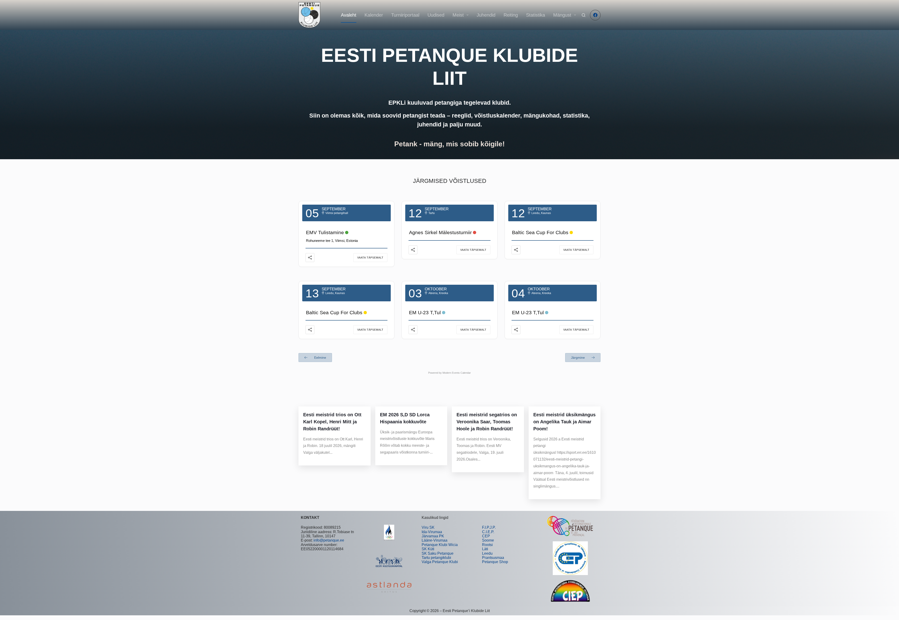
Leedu (487, 553)
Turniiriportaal (405, 15)
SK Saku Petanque (437, 553)
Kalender (374, 15)
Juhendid (486, 15)
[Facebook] (595, 15)
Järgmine (578, 357)
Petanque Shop (495, 562)
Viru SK (428, 527)
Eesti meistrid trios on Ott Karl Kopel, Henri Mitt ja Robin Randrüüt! (332, 421)
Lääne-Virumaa (434, 540)
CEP (486, 536)
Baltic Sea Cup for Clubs (540, 232)
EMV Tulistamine (325, 232)
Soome (488, 540)
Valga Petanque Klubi (440, 562)
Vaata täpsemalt (370, 257)
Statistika (535, 15)
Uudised (435, 15)
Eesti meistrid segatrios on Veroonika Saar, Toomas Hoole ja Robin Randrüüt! (487, 421)
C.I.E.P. (488, 532)
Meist (458, 15)
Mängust (562, 15)
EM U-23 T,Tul (425, 312)
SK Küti (428, 549)
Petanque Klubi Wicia (440, 545)
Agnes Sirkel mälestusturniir (440, 232)
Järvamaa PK (433, 536)
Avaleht (348, 15)
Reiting (511, 15)
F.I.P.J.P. (489, 527)
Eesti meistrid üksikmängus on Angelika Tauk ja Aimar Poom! (564, 421)
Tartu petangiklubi (436, 558)
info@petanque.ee (328, 540)
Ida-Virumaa (432, 532)
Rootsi (487, 545)
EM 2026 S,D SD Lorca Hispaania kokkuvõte (405, 418)
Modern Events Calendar (456, 372)
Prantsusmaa (493, 558)
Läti (485, 549)
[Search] (583, 15)
